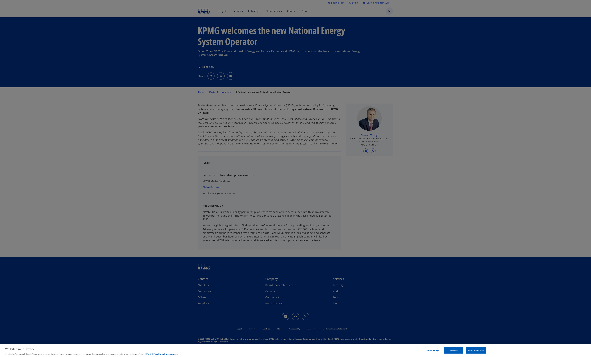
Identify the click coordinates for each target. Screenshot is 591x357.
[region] (295, 350)
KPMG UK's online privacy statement (161, 354)
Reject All (453, 350)
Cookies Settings (432, 350)
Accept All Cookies (476, 350)
